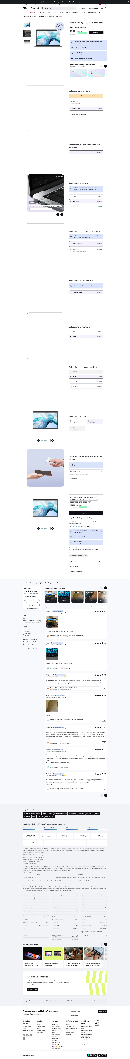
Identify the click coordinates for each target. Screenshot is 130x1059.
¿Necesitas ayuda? (94, 8)
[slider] (24, 622)
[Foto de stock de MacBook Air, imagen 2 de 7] (27, 42)
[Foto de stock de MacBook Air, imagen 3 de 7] (27, 50)
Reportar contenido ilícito (87, 1046)
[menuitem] (49, 12)
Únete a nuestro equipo (28, 1030)
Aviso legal (83, 1044)
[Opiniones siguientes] (105, 795)
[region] (88, 73)
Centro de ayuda (41, 1026)
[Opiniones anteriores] (101, 795)
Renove (53, 1032)
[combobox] (86, 471)
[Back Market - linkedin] (27, 1035)
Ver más (96, 549)
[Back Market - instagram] (24, 1035)
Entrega (39, 1028)
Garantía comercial (56, 1028)
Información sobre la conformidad (96, 521)
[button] (59, 26)
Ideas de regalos (70, 1032)
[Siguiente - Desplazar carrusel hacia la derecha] (105, 66)
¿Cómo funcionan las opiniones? (32, 608)
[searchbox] (60, 8)
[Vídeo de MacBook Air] (27, 33)
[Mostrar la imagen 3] (49, 440)
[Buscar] (43, 8)
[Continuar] (52, 440)
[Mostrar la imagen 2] (45, 440)
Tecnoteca (68, 1024)
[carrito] (105, 8)
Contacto (39, 1024)
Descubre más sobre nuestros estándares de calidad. (57, 890)
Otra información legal (86, 1041)
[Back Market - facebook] (30, 1035)
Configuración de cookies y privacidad (85, 1036)
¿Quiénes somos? (27, 1026)
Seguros (54, 1030)
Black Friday (69, 1034)
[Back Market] (31, 8)
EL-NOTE (77, 523)
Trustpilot (25, 1032)
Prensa (24, 1028)
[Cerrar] (128, 2)
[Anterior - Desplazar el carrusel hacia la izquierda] (101, 66)
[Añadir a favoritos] (105, 32)
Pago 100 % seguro (56, 1044)
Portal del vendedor (56, 1042)
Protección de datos (85, 1039)
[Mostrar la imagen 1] (41, 440)
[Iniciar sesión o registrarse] (102, 8)
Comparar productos (71, 1026)
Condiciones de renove (86, 1034)
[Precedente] (38, 440)
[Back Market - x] (24, 1038)
